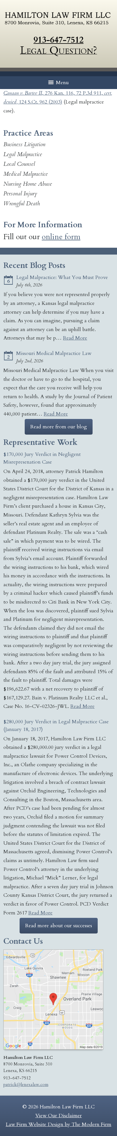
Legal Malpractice (22, 154)
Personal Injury (20, 193)
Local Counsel (19, 164)
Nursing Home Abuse (27, 184)
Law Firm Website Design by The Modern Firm (58, 1124)
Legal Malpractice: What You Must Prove (62, 277)
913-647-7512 (58, 40)
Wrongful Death (21, 203)
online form (61, 237)
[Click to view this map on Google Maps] (53, 1048)
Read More (75, 338)
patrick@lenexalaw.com (25, 1084)
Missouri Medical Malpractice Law (53, 353)
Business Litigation (24, 144)
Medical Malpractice (25, 174)
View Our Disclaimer (58, 1115)
